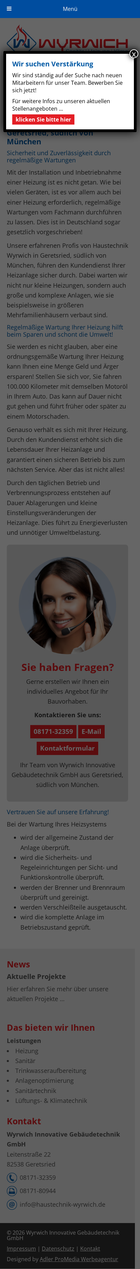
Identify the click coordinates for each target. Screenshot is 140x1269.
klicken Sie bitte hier (43, 119)
